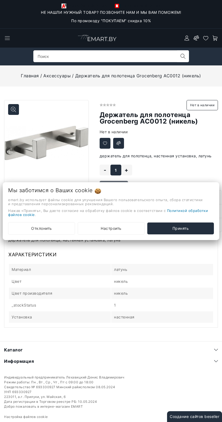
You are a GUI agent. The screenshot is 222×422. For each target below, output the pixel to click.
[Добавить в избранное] (105, 143)
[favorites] (205, 38)
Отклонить (41, 228)
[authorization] (187, 38)
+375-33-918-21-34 (140, 6)
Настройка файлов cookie (26, 417)
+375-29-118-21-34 (87, 6)
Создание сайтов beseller (194, 416)
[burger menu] (7, 38)
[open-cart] (215, 38)
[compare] (196, 38)
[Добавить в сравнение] (118, 143)
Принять (180, 228)
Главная (30, 75)
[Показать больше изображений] (13, 109)
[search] (183, 56)
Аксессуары (57, 75)
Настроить (111, 228)
